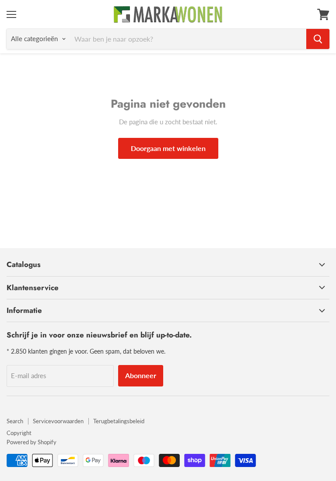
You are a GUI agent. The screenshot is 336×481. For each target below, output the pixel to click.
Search (15, 421)
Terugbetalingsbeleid (118, 421)
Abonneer (140, 375)
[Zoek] (317, 39)
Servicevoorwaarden (58, 421)
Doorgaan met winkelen (168, 148)
